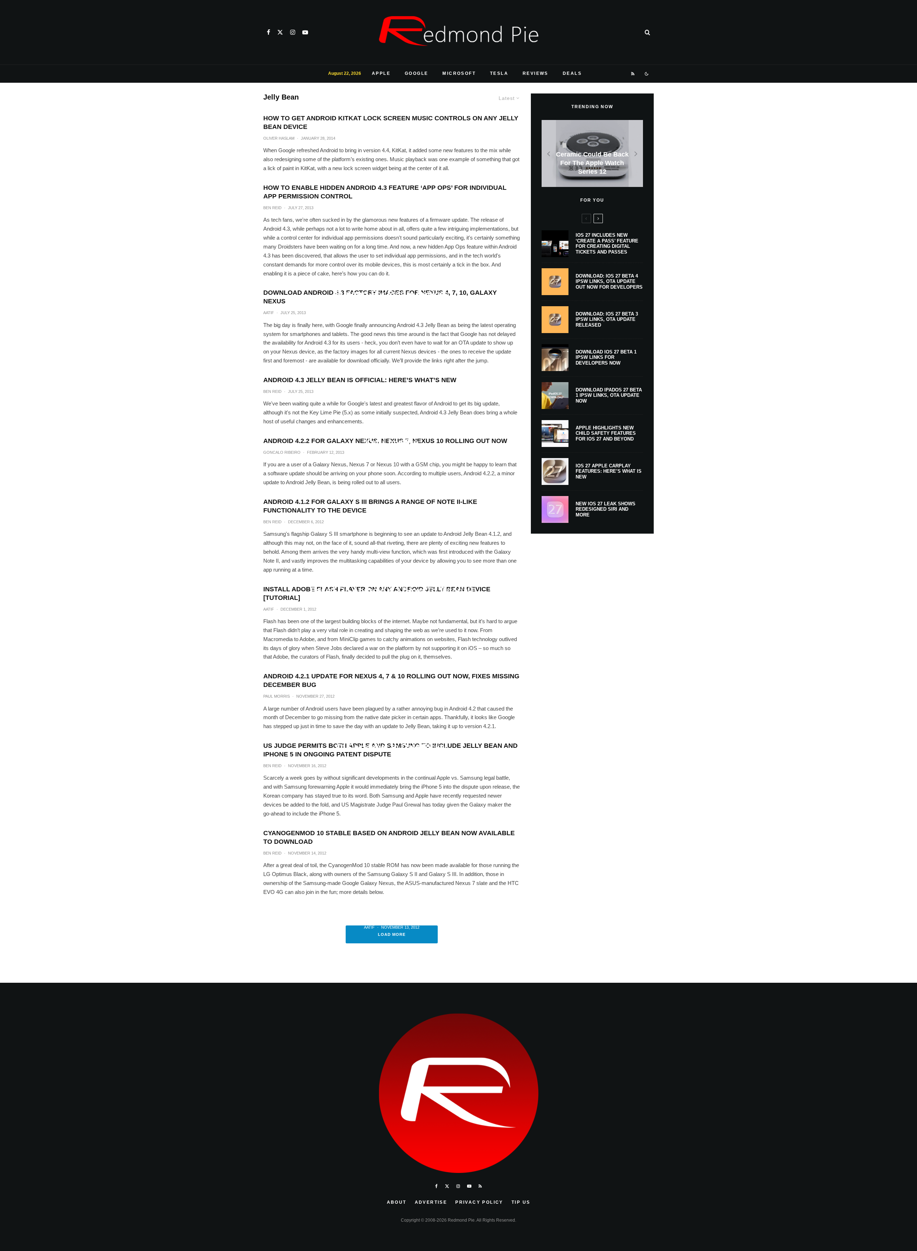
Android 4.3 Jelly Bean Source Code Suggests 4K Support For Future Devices (392, 288)
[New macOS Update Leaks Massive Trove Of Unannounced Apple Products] (592, 153)
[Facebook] (268, 32)
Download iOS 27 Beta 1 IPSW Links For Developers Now (606, 357)
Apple (381, 73)
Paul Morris (276, 696)
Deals (572, 73)
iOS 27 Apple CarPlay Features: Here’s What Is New (609, 471)
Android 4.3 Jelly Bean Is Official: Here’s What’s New (359, 380)
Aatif (370, 605)
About (397, 1202)
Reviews (535, 73)
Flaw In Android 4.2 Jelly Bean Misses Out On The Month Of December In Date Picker (392, 741)
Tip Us (521, 1202)
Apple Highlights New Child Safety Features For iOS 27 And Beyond (606, 433)
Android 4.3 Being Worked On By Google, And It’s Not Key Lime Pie (392, 436)
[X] (280, 32)
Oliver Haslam (278, 138)
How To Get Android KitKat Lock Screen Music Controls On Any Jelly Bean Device (390, 122)
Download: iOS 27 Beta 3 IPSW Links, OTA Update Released (607, 319)
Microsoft (459, 73)
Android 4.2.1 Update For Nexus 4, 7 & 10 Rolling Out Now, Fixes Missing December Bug (391, 680)
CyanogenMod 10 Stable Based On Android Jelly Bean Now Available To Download (389, 837)
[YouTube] (305, 32)
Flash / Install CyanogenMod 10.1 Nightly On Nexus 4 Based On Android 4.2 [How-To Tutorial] (391, 584)
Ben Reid (272, 208)
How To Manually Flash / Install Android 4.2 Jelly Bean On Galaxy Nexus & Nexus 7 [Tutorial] (391, 907)
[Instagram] (293, 32)
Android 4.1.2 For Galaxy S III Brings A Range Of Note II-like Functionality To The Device (370, 506)
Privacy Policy (479, 1202)
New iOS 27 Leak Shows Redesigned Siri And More (605, 509)
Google (416, 73)
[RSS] (633, 74)
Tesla (499, 73)
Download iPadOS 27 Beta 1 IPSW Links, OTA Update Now (609, 395)
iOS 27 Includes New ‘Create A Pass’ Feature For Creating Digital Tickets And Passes (607, 243)
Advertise (431, 1202)
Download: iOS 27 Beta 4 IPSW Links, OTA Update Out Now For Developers (609, 281)
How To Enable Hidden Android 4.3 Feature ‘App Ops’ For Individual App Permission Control (384, 192)
